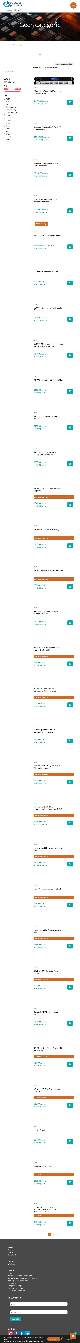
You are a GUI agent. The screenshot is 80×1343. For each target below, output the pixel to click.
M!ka (8, 123)
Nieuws (10, 1252)
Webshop (11, 1261)
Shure (8, 134)
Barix (8, 104)
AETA (8, 99)
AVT (7, 102)
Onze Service (12, 1255)
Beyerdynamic (11, 107)
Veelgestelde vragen (15, 1286)
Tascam (8, 139)
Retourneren (12, 1283)
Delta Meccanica (12, 112)
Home (10, 45)
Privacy (10, 1273)
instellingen (39, 1341)
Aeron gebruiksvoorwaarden (18, 1281)
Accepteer (53, 1339)
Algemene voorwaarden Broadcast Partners (23, 1278)
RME (7, 126)
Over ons (11, 1250)
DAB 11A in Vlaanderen (16, 1291)
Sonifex (8, 137)
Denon (8, 115)
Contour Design (11, 110)
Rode (8, 129)
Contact (11, 1271)
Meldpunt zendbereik (16, 1288)
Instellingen (68, 1339)
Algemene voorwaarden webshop (20, 1276)
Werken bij (12, 1264)
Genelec (9, 120)
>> (57, 1234)
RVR (7, 131)
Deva (8, 118)
